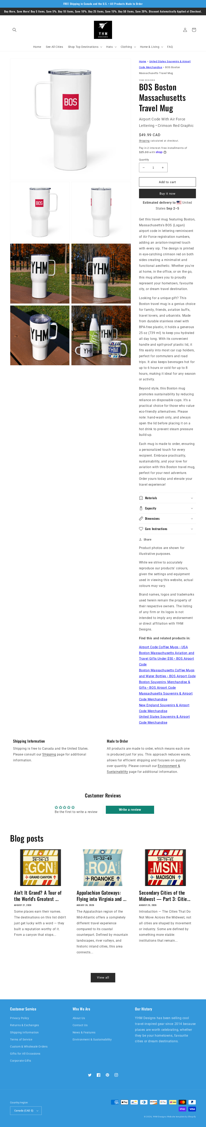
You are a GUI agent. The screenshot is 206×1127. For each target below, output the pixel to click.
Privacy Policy (19, 1018)
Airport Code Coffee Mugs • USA (163, 647)
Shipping (144, 140)
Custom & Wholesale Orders (29, 1046)
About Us (79, 1018)
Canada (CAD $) (24, 1110)
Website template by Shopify (181, 1117)
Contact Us (80, 1025)
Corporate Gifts (20, 1060)
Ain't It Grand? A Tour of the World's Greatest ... (38, 895)
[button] (14, 29)
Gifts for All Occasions (25, 1053)
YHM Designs (160, 1117)
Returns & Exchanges (24, 1025)
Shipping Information (24, 1032)
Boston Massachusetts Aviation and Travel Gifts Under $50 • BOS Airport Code (166, 659)
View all (103, 977)
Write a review (130, 810)
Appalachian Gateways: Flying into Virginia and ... (102, 895)
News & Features (84, 1032)
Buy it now (167, 193)
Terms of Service (21, 1039)
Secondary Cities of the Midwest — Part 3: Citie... (165, 895)
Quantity (144, 159)
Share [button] (147, 539)
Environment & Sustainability (92, 1039)
